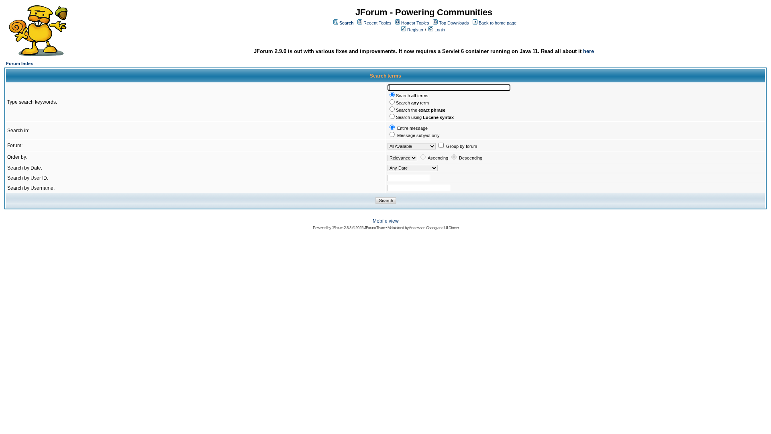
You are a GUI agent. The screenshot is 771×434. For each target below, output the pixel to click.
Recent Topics (377, 22)
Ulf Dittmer (451, 227)
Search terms (412, 95)
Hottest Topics (415, 22)
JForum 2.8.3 (341, 227)
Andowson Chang (422, 227)
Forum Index (19, 63)
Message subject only (418, 135)
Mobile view (386, 221)
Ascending (438, 158)
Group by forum (461, 146)
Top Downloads (454, 22)
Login (439, 29)
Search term (412, 102)
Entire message (412, 128)
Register (415, 29)
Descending (470, 158)
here (588, 51)
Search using (425, 117)
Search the (420, 110)
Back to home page (497, 22)
